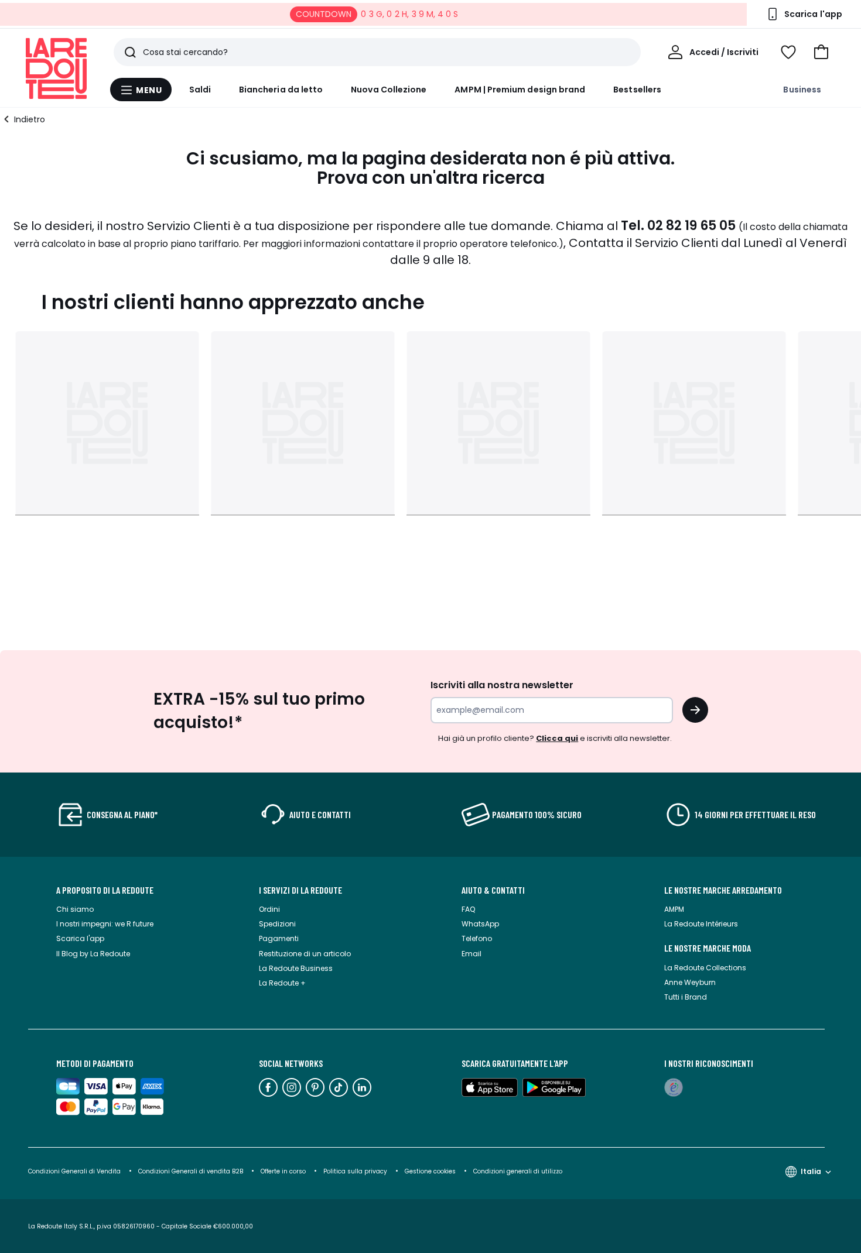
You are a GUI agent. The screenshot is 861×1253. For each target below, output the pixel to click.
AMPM (674, 909)
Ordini (269, 909)
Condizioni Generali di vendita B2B (190, 1171)
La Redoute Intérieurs (701, 924)
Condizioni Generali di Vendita (74, 1171)
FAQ (468, 909)
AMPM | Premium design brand (520, 89)
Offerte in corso (283, 1171)
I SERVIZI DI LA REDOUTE (300, 890)
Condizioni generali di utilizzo (517, 1171)
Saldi (200, 89)
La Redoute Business (296, 968)
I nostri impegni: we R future (104, 924)
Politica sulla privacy (355, 1171)
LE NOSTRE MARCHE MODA (707, 948)
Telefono (477, 938)
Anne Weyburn (690, 982)
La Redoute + (282, 983)
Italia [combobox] (811, 1171)
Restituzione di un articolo (305, 954)
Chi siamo (75, 909)
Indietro (29, 119)
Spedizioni (277, 924)
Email (471, 954)
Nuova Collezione (388, 89)
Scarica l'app (80, 938)
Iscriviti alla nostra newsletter (501, 685)
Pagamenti (279, 938)
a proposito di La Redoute (104, 890)
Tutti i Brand (685, 997)
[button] (821, 52)
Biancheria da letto (281, 89)
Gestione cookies (430, 1171)
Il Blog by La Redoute (93, 954)
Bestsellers (637, 89)
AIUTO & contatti (493, 890)
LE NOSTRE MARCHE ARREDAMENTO (723, 890)
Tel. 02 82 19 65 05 (678, 226)
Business (802, 89)
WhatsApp (480, 924)
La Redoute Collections (705, 968)
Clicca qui (557, 738)
